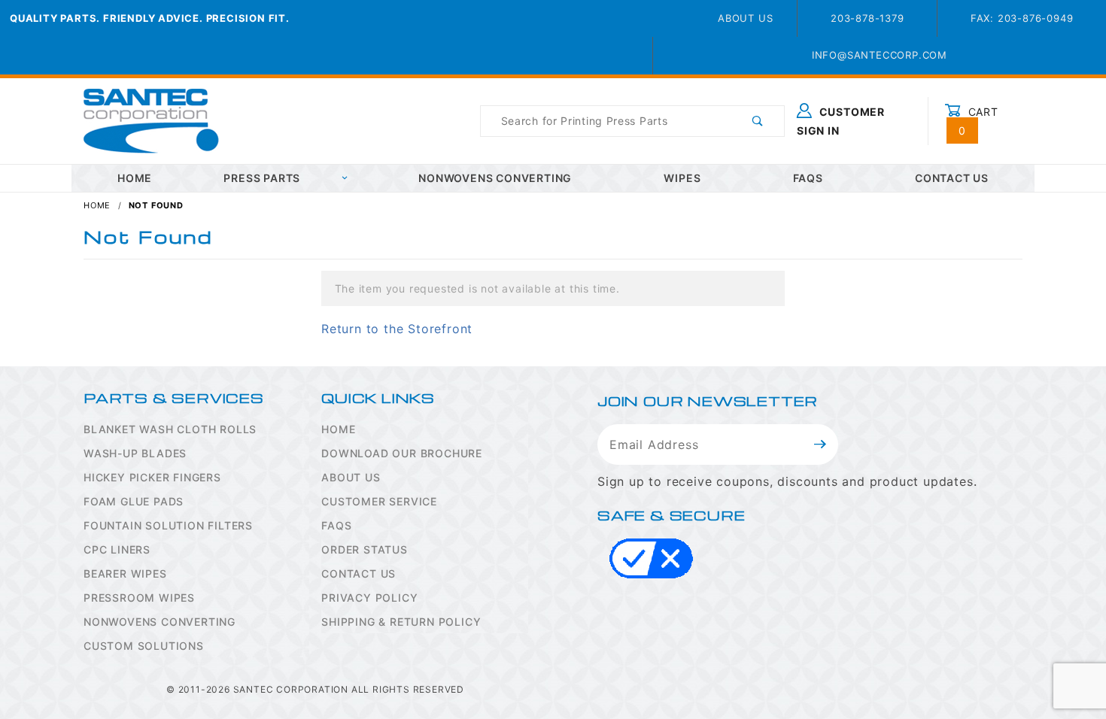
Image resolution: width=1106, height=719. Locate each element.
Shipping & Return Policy (401, 621)
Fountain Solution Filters (168, 525)
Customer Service (379, 501)
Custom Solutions (144, 645)
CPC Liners (117, 549)
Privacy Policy (369, 597)
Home (338, 429)
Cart (978, 121)
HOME (134, 177)
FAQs (808, 177)
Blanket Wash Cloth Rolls (170, 429)
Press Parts (261, 177)
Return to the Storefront (396, 328)
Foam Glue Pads (134, 501)
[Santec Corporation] (151, 120)
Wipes (682, 177)
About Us (745, 18)
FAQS (336, 525)
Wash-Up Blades (135, 453)
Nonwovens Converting (495, 177)
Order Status (364, 549)
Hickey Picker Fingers (152, 477)
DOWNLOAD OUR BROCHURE (401, 453)
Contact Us (952, 177)
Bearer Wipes (125, 573)
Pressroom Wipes (139, 597)
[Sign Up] (820, 444)
